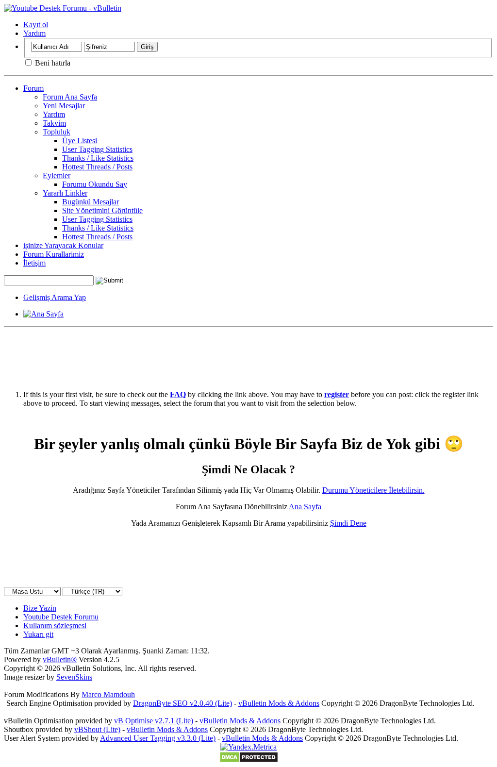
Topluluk (56, 132)
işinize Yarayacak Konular (63, 245)
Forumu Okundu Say (94, 184)
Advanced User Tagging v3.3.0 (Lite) (157, 738)
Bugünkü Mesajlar (90, 202)
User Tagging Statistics (97, 149)
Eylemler (56, 175)
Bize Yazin (39, 608)
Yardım (34, 33)
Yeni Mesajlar (64, 105)
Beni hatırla (51, 63)
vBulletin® (60, 659)
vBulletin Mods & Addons (278, 703)
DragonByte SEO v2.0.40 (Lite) (182, 703)
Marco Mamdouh (108, 694)
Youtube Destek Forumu (61, 617)
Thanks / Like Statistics (97, 158)
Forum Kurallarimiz (53, 254)
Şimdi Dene (348, 523)
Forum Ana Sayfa (70, 97)
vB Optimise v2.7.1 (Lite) (153, 721)
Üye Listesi (79, 140)
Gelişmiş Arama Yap (54, 297)
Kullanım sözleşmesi (54, 625)
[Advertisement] (248, 353)
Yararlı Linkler (65, 193)
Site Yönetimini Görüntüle (102, 210)
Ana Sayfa (305, 506)
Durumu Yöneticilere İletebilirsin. (373, 490)
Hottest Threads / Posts (97, 167)
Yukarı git (38, 634)
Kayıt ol (35, 24)
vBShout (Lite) (97, 729)
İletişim (34, 263)
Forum (33, 88)
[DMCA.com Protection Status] (248, 760)
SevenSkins (74, 677)
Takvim (54, 123)
